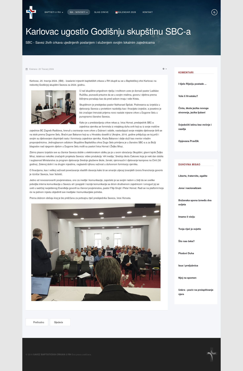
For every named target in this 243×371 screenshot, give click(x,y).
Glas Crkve (101, 12)
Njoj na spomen (187, 277)
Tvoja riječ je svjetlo (189, 229)
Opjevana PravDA (188, 141)
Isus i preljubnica (188, 265)
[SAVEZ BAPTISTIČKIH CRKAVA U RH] (31, 12)
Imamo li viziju (186, 216)
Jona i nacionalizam (189, 188)
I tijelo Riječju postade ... (192, 84)
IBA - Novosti (78, 12)
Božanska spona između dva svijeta (194, 202)
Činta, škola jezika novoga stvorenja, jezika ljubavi (193, 110)
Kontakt (148, 12)
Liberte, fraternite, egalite (192, 176)
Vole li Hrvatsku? (188, 96)
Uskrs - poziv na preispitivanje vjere (195, 292)
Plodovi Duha (186, 253)
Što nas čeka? (186, 241)
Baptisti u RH (53, 12)
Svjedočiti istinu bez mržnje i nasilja (195, 127)
